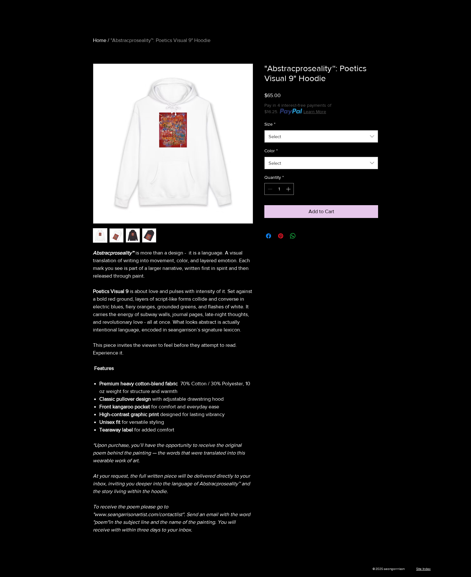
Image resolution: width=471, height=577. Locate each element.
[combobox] (321, 136)
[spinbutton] (279, 189)
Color (271, 150)
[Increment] (289, 189)
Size (270, 124)
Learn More (314, 111)
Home (99, 40)
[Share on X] (305, 236)
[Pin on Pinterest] (281, 236)
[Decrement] (269, 189)
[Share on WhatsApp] (293, 236)
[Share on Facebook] (268, 236)
